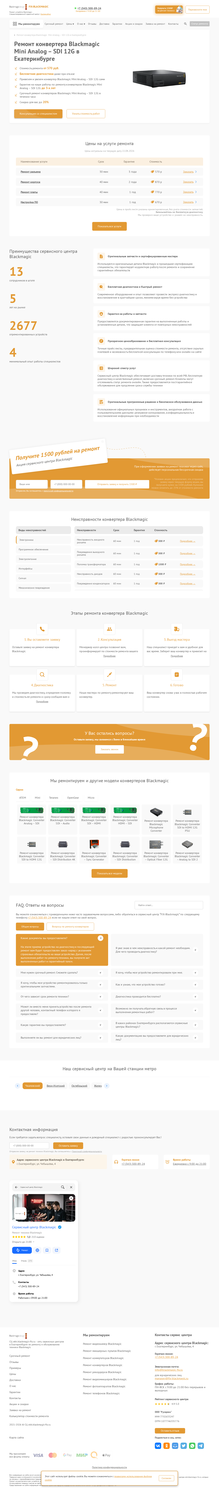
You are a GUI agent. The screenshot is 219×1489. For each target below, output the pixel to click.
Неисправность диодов (89, 573)
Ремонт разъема (31, 171)
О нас (80, 23)
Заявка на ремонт (155, 23)
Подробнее (109, 656)
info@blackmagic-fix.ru (169, 1370)
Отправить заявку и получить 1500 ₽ (117, 484)
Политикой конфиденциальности (87, 1151)
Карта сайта (16, 1437)
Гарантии (117, 23)
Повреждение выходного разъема (91, 553)
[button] (17, 1086)
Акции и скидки (133, 23)
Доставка (104, 23)
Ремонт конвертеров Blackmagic (102, 1365)
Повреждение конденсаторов (93, 583)
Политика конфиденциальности (109, 1467)
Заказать (188, 171)
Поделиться (158, 1446)
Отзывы (92, 23)
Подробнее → (188, 541)
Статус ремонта (199, 23)
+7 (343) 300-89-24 (89, 8)
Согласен (166, 1478)
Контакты (173, 23)
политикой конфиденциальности (58, 490)
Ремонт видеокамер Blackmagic (102, 1343)
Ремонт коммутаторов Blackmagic (103, 1358)
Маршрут (24, 1250)
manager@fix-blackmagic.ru (172, 1378)
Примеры (15, 1368)
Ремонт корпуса (30, 182)
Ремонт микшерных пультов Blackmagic (107, 1350)
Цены (69, 23)
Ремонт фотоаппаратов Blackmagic (104, 1386)
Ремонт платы (29, 192)
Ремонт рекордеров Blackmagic (102, 1372)
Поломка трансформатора (91, 564)
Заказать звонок (109, 749)
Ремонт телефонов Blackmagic (101, 1393)
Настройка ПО (29, 202)
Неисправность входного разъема (90, 541)
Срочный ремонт (54, 23)
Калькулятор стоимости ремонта (29, 1416)
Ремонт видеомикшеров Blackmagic (105, 1379)
